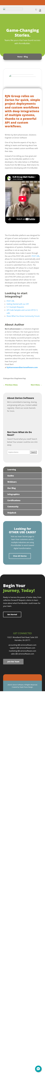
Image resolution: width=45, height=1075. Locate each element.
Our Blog (11, 488)
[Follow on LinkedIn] (22, 2)
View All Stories (20, 556)
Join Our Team (13, 661)
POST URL (36, 256)
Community (12, 506)
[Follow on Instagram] (18, 2)
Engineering (20, 378)
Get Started (12, 614)
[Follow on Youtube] (32, 2)
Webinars (12, 482)
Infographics (13, 494)
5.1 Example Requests (15, 307)
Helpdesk (11, 512)
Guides (10, 475)
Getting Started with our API (18, 304)
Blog (26, 56)
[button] (38, 1069)
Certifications (13, 500)
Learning (11, 469)
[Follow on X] (27, 2)
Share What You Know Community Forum (23, 316)
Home (19, 56)
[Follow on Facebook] (13, 2)
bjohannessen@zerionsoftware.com (22, 367)
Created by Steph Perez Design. (22, 687)
